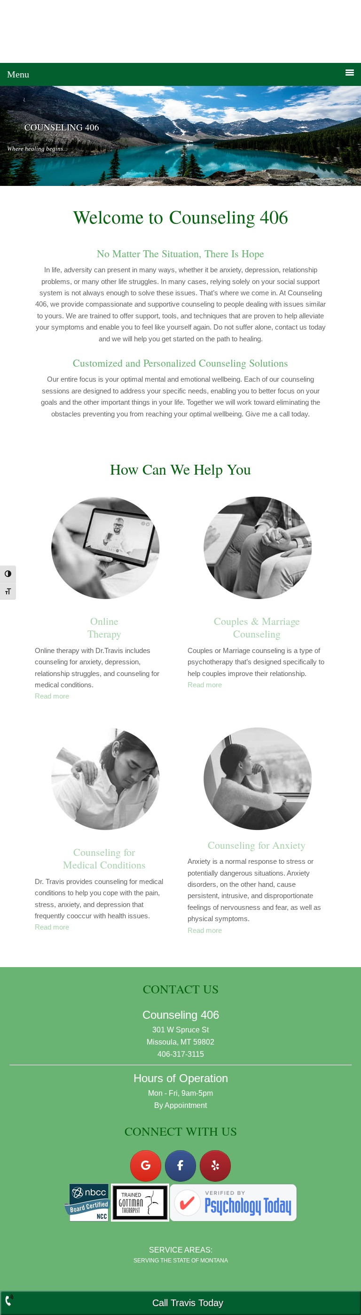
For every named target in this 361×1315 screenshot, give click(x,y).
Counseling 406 (180, 31)
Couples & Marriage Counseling (257, 627)
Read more (52, 696)
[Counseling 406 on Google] (145, 1166)
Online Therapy (104, 627)
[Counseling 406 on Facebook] (180, 1166)
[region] (180, 136)
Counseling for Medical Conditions (104, 858)
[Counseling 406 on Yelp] (215, 1166)
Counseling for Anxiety (257, 845)
